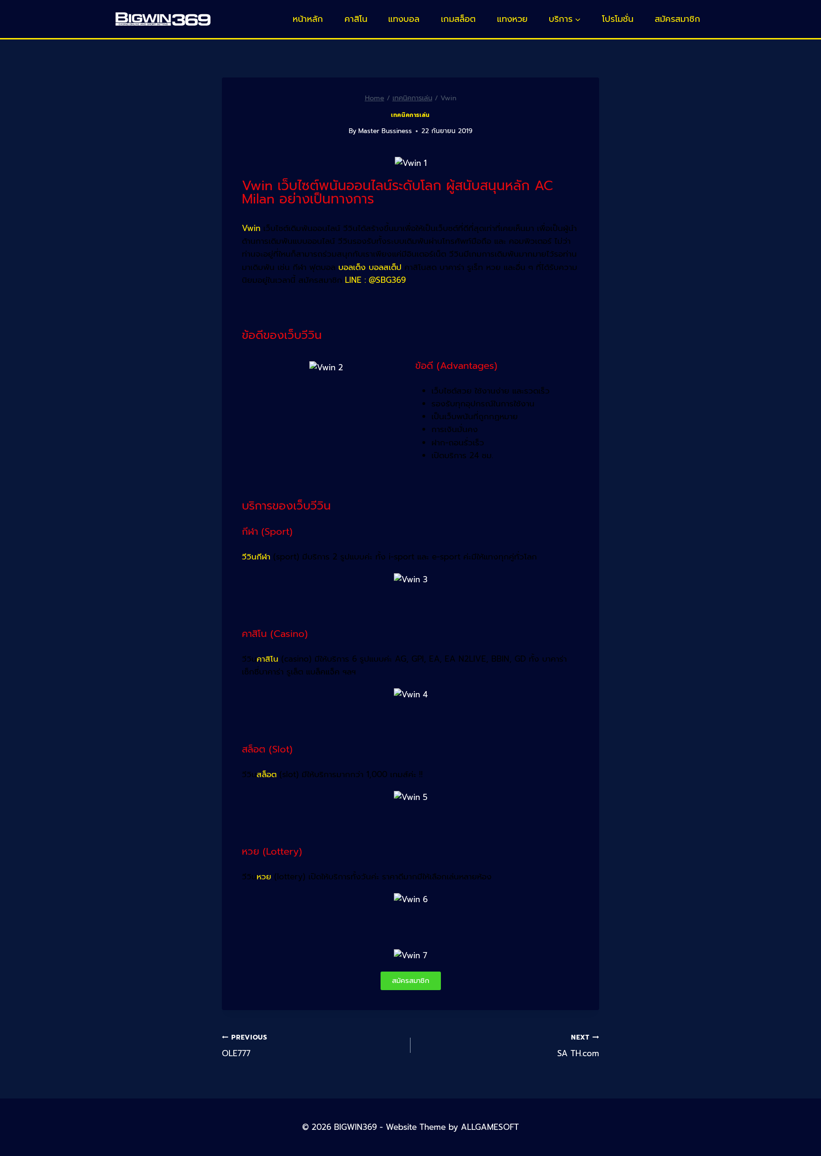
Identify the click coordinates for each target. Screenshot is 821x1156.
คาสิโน (355, 19)
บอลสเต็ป (385, 267)
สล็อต (267, 774)
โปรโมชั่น (617, 19)
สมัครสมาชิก (677, 19)
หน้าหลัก (308, 19)
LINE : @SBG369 (375, 280)
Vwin (251, 228)
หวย (264, 876)
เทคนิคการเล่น (410, 115)
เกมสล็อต (458, 19)
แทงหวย (512, 19)
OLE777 (244, 1046)
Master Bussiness (385, 131)
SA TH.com (578, 1046)
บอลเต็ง (352, 267)
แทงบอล (404, 19)
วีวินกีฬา (256, 556)
